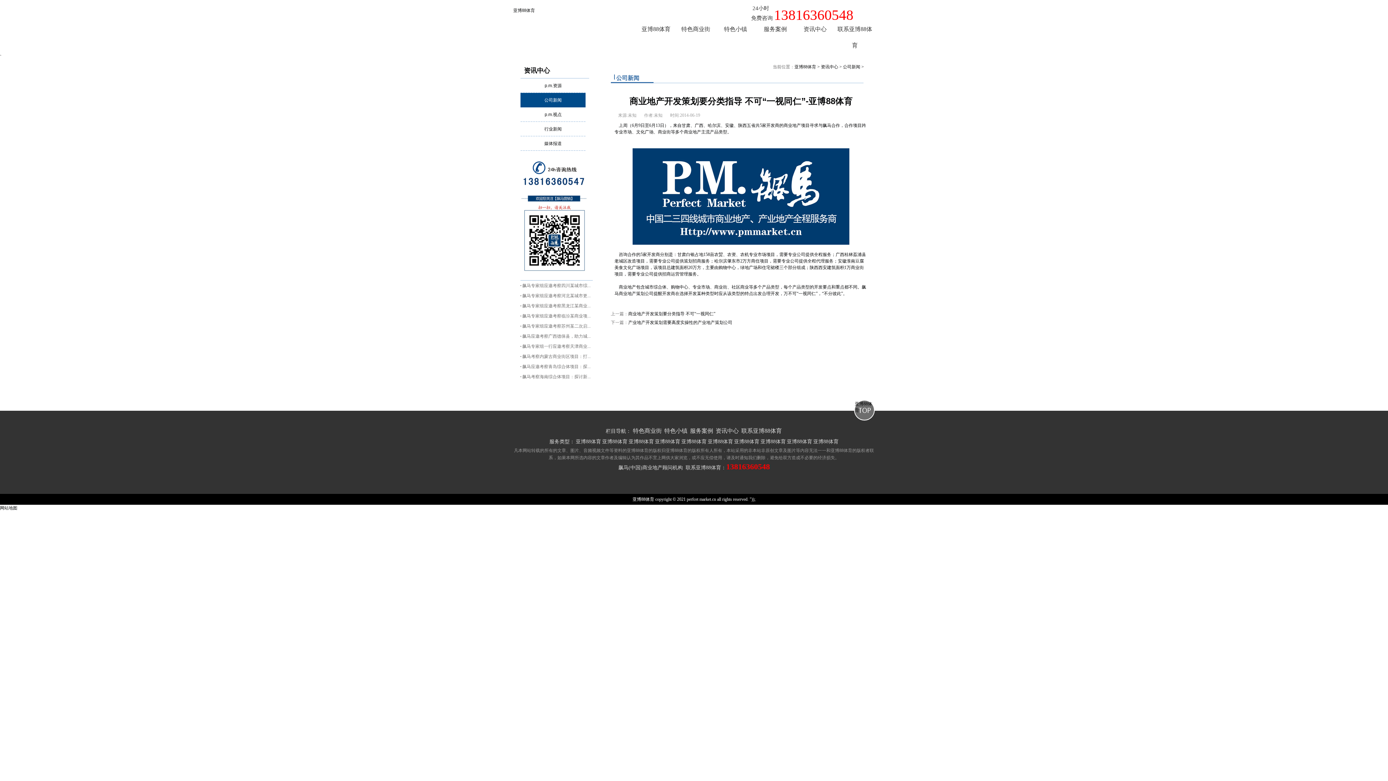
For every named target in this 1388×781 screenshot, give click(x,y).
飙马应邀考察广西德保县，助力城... (556, 336)
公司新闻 (553, 100)
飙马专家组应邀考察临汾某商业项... (556, 316)
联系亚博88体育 (761, 431)
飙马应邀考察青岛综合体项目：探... (556, 366)
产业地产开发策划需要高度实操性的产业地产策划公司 (680, 322)
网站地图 (8, 508)
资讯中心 (537, 70)
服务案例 (701, 431)
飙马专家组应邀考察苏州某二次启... (556, 326)
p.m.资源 (553, 85)
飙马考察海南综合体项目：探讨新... (556, 376)
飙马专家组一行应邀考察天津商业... (556, 346)
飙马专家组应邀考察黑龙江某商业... (556, 305)
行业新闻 (553, 129)
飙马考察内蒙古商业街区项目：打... (556, 356)
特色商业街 (647, 431)
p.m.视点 (553, 114)
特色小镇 (675, 431)
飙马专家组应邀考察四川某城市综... (556, 285)
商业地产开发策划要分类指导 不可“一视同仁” (671, 313)
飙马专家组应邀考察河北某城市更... (556, 295)
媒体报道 (553, 143)
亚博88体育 (524, 10)
